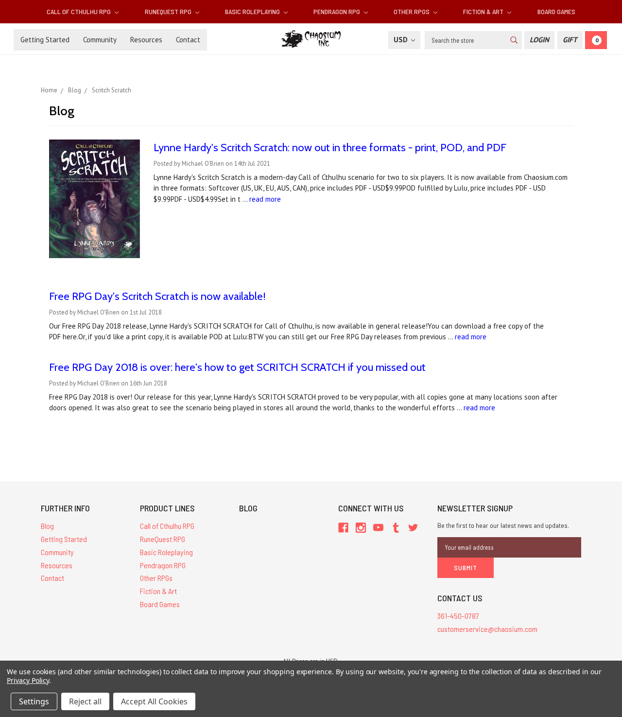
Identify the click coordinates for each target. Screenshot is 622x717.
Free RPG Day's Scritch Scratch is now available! (157, 296)
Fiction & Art (484, 11)
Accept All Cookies (154, 701)
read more (265, 199)
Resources (146, 39)
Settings (34, 701)
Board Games (556, 11)
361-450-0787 (458, 615)
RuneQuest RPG (169, 11)
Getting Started (44, 39)
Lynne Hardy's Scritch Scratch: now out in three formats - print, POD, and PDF (330, 147)
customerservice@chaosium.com (487, 628)
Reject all (85, 701)
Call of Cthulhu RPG (79, 11)
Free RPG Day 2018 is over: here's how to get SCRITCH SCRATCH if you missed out (237, 367)
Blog (47, 525)
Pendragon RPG (337, 11)
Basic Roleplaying (253, 11)
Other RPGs (412, 11)
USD (402, 39)
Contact (188, 39)
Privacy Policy (28, 680)
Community (100, 39)
